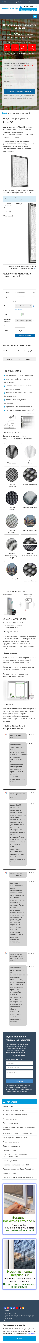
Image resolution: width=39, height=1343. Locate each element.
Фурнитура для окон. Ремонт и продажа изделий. (19, 1128)
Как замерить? (19, 309)
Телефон (7, 81)
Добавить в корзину (25, 335)
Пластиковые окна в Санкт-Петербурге (18, 1169)
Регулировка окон (10, 1123)
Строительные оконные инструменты (18, 1177)
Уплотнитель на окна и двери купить (18, 1133)
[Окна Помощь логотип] (10, 8)
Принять (19, 1339)
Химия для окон (9, 1173)
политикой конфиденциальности (24, 97)
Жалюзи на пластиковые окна (15, 1115)
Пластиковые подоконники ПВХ (16, 1165)
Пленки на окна (9, 1150)
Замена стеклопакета (11, 1146)
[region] (19, 1332)
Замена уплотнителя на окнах (15, 1138)
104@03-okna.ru (16, 1059)
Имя (5, 72)
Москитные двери (10, 1119)
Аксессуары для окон (11, 1142)
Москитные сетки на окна (13, 1110)
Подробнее (31, 1333)
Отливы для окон (10, 1161)
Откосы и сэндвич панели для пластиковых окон (15, 1155)
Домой (4, 113)
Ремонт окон (8, 1106)
